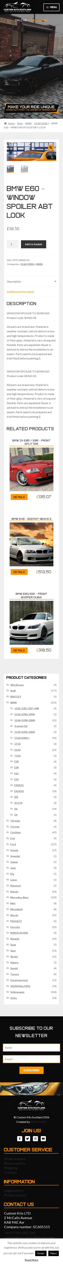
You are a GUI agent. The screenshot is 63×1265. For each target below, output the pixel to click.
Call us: (31, 20)
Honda (14, 850)
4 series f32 (20, 726)
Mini (12, 903)
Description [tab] (14, 281)
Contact (10, 1172)
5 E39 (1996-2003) (24, 731)
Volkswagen (17, 991)
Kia (12, 873)
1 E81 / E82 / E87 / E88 (26, 708)
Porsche (15, 927)
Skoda (14, 956)
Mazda (14, 891)
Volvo (13, 997)
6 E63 (17, 749)
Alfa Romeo (17, 684)
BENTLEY (15, 696)
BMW (28, 123)
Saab (13, 944)
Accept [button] (40, 1253)
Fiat (12, 838)
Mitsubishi (16, 909)
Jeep (13, 867)
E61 (16, 773)
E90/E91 (19, 785)
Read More (31, 1260)
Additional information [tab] (20, 291)
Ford (13, 844)
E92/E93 (19, 791)
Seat (13, 950)
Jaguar (14, 861)
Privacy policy (15, 1195)
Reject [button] (53, 1253)
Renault (14, 938)
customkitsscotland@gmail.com (29, 1237)
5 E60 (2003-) (41, 123)
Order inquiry (15, 1159)
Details (19, 497)
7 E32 (17, 755)
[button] (51, 147)
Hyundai (15, 856)
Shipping (11, 1168)
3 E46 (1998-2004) (24, 720)
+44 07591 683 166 (20, 1233)
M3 (16, 796)
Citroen (14, 826)
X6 (16, 808)
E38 (16, 767)
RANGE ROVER (19, 932)
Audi (13, 690)
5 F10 (17, 743)
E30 (16, 761)
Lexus (13, 879)
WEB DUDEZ (38, 1121)
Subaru (14, 962)
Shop (20, 123)
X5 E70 (18, 802)
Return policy (14, 1163)
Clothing (15, 832)
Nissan (14, 915)
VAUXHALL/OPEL (20, 986)
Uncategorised (19, 980)
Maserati (15, 885)
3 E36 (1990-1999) (24, 714)
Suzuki (14, 968)
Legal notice (13, 1190)
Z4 (15, 814)
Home (11, 123)
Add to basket (33, 244)
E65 (16, 779)
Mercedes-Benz (19, 897)
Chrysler (15, 820)
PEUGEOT (16, 921)
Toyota (14, 974)
